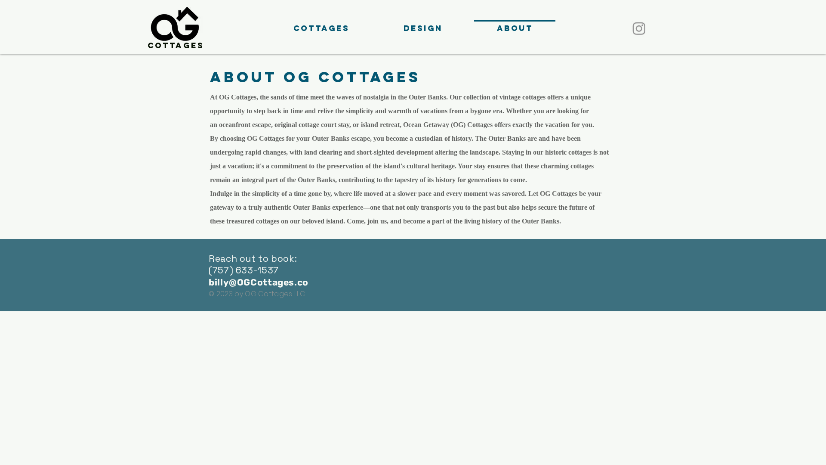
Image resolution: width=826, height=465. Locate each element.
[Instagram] (639, 28)
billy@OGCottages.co (258, 282)
